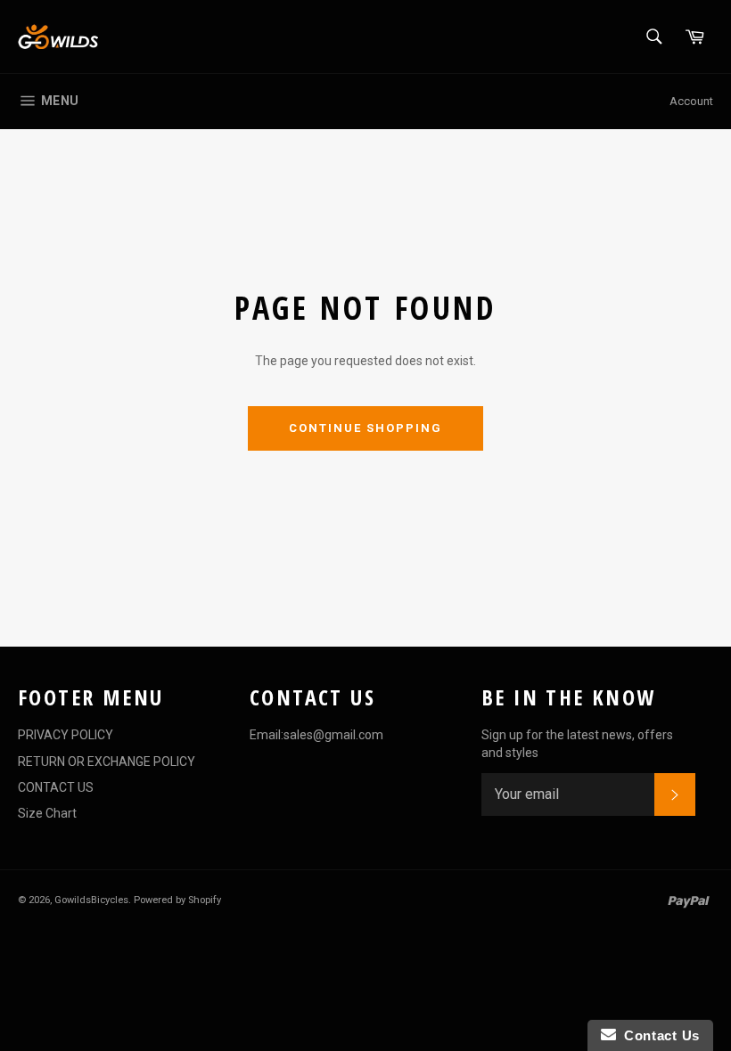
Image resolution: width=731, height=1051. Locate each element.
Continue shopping (365, 428)
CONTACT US (56, 787)
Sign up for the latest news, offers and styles (577, 743)
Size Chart (47, 813)
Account (691, 101)
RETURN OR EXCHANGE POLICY (106, 761)
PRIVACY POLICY (65, 735)
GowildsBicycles (91, 900)
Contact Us (658, 1035)
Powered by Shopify (177, 900)
